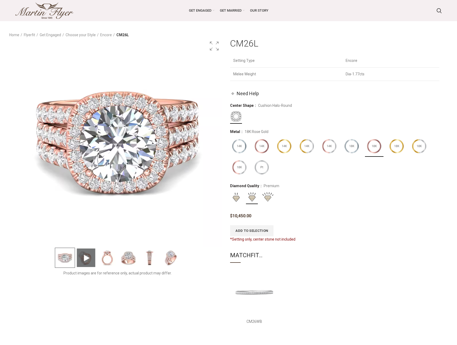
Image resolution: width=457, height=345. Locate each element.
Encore (106, 35)
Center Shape (242, 105)
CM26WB (254, 321)
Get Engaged (50, 35)
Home (14, 35)
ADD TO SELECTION (251, 231)
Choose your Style (81, 35)
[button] (214, 46)
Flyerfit (29, 35)
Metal (235, 132)
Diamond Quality (245, 186)
